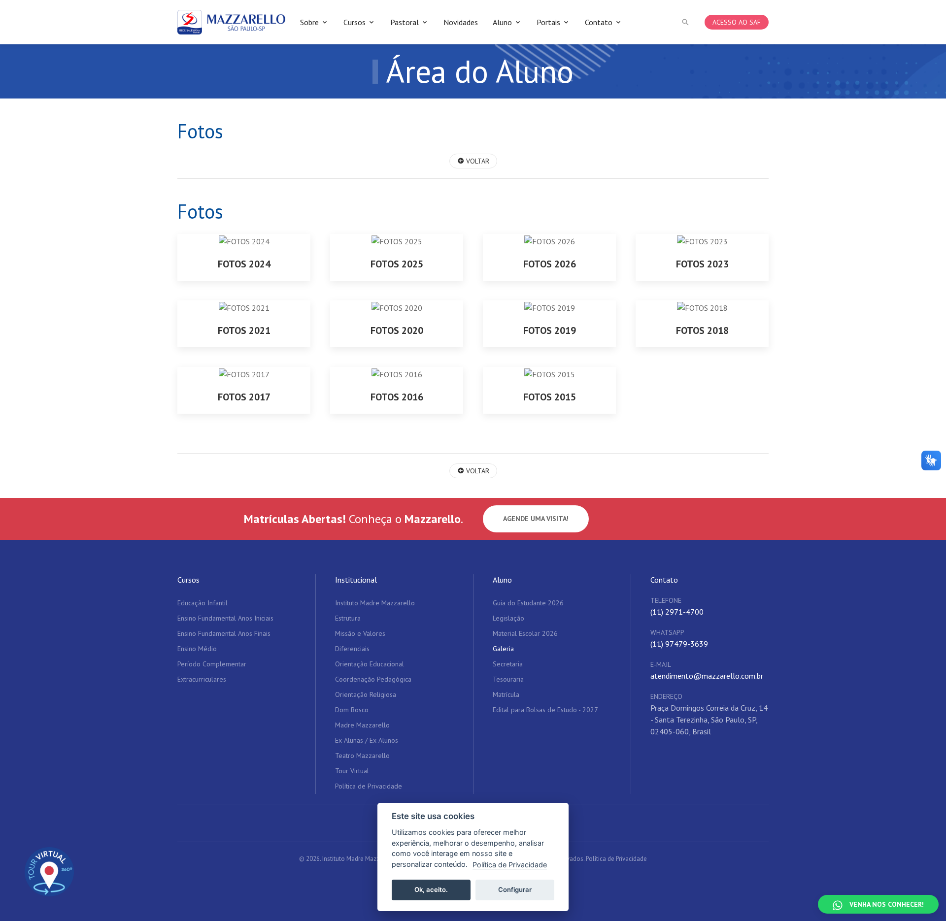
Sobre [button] (309, 22)
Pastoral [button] (404, 22)
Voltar (476, 161)
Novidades (460, 22)
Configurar (515, 889)
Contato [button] (598, 22)
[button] (685, 22)
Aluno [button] (502, 22)
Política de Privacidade (616, 859)
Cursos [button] (354, 22)
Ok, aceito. (431, 889)
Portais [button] (548, 22)
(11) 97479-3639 (679, 644)
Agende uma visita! (536, 518)
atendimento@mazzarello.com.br (706, 676)
